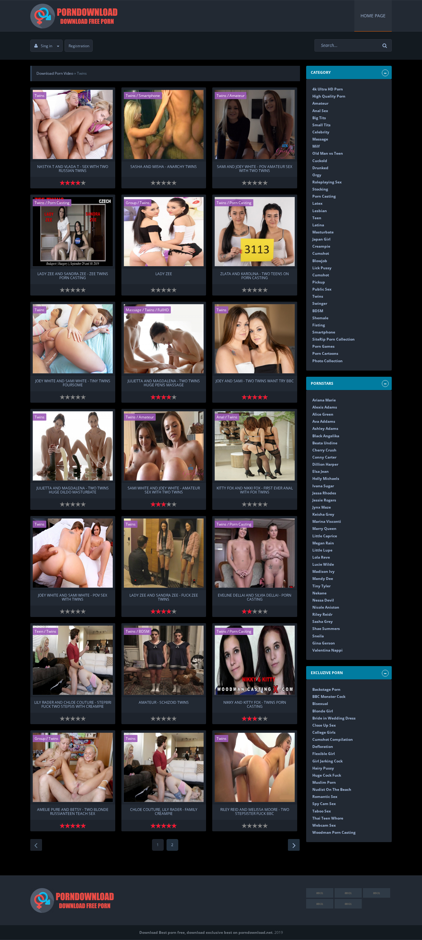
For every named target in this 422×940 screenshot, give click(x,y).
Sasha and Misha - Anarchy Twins (163, 167)
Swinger (319, 303)
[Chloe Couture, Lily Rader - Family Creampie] (164, 767)
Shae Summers (326, 628)
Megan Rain (323, 543)
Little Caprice (324, 536)
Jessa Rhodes (324, 493)
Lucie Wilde (323, 564)
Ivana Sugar (323, 486)
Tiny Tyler (321, 586)
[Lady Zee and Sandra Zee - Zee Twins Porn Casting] (73, 231)
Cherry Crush (324, 450)
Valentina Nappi (327, 650)
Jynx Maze (321, 507)
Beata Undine (324, 443)
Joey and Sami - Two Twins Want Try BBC (255, 381)
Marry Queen (324, 528)
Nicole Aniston (325, 607)
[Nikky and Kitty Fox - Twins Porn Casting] (255, 660)
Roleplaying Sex (327, 182)
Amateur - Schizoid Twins (164, 702)
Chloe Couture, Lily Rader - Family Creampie (163, 812)
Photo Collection (327, 360)
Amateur (237, 95)
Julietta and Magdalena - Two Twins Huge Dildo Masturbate (72, 490)
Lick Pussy (321, 268)
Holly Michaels (325, 478)
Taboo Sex (321, 811)
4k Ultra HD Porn (327, 89)
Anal (220, 417)
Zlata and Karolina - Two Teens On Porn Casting (254, 276)
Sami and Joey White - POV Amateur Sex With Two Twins (254, 169)
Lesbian (319, 210)
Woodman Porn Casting (334, 832)
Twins (39, 95)
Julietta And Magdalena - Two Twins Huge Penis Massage (164, 383)
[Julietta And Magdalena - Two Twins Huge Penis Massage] (164, 338)
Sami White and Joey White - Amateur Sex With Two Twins (164, 490)
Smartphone (149, 95)
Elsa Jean (320, 471)
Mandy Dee (322, 578)
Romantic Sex (324, 796)
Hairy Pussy (323, 768)
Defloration (322, 746)
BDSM (144, 631)
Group (131, 202)
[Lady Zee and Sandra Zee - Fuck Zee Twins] (164, 553)
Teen (39, 631)
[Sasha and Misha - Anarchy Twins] (164, 124)
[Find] (385, 45)
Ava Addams (323, 421)
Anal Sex (320, 110)
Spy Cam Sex (324, 803)
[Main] (75, 15)
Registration (79, 45)
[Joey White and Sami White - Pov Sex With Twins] (73, 553)
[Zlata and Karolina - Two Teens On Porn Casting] (255, 231)
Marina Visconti (326, 521)
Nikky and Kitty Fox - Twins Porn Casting (254, 704)
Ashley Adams (325, 428)
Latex (317, 203)
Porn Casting (59, 202)
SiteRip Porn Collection (333, 339)
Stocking (320, 189)
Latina (318, 225)
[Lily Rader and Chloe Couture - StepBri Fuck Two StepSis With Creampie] (73, 660)
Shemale (320, 318)
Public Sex (321, 289)
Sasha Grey (322, 621)
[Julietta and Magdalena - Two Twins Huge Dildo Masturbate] (73, 445)
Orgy (316, 175)
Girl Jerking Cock (327, 761)
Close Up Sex (324, 725)
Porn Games (323, 346)
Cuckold (319, 160)
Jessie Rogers (324, 500)
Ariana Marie (324, 400)
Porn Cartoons (325, 353)
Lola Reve (321, 557)
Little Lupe (322, 550)
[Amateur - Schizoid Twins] (164, 660)
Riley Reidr (322, 614)
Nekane (319, 593)
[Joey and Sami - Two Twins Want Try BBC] (255, 338)
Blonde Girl (322, 711)
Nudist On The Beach (331, 789)
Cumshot (320, 253)
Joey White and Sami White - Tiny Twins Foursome (72, 383)
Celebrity (320, 132)
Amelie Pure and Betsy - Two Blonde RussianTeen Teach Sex (72, 812)
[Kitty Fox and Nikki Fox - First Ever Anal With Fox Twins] (255, 445)
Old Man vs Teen (327, 153)
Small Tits (321, 125)
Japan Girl (321, 239)
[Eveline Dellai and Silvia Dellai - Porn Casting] (255, 553)
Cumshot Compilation (332, 739)
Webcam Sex (324, 825)
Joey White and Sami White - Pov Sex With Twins (72, 597)
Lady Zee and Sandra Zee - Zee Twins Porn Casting (72, 276)
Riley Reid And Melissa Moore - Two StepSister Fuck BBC (254, 812)
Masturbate (323, 232)
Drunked (320, 167)
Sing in (46, 45)
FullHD (163, 310)
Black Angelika (325, 436)
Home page (373, 16)
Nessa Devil (323, 600)
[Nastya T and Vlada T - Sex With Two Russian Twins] (73, 124)
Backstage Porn (326, 689)
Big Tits (319, 117)
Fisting (318, 325)
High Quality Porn (328, 96)
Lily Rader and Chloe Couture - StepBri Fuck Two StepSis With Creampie (72, 704)
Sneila (318, 636)
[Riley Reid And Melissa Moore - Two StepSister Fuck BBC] (255, 767)
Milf (316, 146)
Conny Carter (324, 457)
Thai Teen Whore (327, 818)
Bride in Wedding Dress (334, 718)
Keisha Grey (323, 514)
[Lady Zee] (164, 231)
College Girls (323, 732)
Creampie (321, 246)
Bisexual (320, 703)
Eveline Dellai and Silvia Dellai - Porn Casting (254, 597)
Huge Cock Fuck (326, 775)
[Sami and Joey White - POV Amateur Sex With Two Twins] (255, 124)
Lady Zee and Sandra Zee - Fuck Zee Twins (163, 597)
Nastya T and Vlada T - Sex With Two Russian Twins (72, 169)
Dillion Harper (325, 464)
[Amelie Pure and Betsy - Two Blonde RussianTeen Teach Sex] (73, 767)
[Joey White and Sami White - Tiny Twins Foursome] (73, 338)
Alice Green (322, 414)
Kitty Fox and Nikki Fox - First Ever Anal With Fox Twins (255, 490)
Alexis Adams (324, 407)
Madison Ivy (323, 571)
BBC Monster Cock (328, 696)
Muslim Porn (324, 782)
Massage (133, 310)
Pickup (318, 282)
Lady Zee (163, 274)
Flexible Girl (323, 753)
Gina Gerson (323, 643)
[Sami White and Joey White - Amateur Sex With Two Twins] (164, 445)
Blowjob (319, 260)
